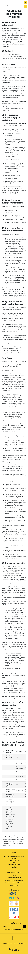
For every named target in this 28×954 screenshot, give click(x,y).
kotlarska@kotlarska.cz (14, 864)
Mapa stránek (14, 885)
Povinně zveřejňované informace (14, 883)
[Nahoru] (14, 938)
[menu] (25, 2)
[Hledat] (24, 926)
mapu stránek (19, 929)
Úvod (3, 5)
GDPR (14, 875)
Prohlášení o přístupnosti (14, 877)
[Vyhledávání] (25, 6)
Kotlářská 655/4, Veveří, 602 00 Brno (14, 856)
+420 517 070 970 (14, 860)
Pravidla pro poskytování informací (14, 880)
